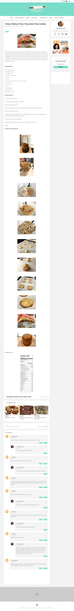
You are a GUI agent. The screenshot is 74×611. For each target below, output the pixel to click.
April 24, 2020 (12, 479)
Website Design (43, 607)
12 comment (22, 26)
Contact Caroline (59, 17)
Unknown (14, 457)
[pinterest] (65, 1)
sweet (30, 396)
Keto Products (43, 17)
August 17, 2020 (13, 513)
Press (51, 17)
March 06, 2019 (18, 448)
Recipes (27, 17)
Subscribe (60, 67)
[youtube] (66, 1)
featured (25, 396)
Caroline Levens (20, 446)
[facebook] (61, 1)
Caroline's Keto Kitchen (27, 607)
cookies (16, 396)
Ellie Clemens (14, 560)
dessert (20, 396)
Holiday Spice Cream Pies (10, 417)
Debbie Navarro (50, 607)
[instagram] (63, 1)
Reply (41, 463)
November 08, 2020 (13, 535)
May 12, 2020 (12, 492)
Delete (45, 453)
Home (11, 17)
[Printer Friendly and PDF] (7, 31)
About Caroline (19, 17)
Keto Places (34, 17)
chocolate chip (10, 396)
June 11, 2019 (13, 458)
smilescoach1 (15, 436)
